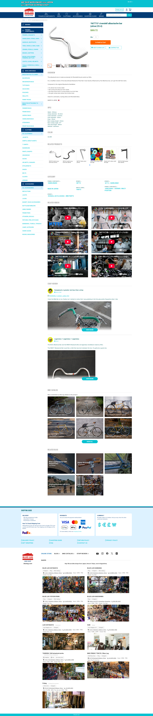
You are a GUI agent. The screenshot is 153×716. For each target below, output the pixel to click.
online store (46, 685)
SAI (53, 657)
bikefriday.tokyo (92, 655)
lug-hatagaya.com (47, 627)
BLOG (56, 553)
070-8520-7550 (113, 629)
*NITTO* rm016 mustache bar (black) (68, 162)
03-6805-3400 (113, 573)
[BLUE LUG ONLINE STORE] (29, 12)
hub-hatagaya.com (92, 627)
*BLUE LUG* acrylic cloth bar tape (96, 162)
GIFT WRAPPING (27, 543)
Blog (51, 570)
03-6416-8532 (68, 601)
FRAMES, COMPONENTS (53, 181)
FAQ (51, 543)
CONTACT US (82, 543)
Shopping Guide (77, 531)
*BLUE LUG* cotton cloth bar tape (110, 162)
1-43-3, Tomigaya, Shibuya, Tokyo (53, 601)
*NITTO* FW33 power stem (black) (123, 162)
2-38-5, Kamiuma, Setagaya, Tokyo (98, 573)
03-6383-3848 (70, 659)
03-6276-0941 (69, 688)
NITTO (78, 183)
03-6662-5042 (68, 573)
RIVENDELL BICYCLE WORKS (56, 196)
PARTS (78, 189)
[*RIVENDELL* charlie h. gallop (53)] (58, 296)
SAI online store (59, 657)
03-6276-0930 (112, 658)
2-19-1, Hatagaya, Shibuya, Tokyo (52, 629)
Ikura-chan (58, 292)
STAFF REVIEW (82, 553)
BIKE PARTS (70, 196)
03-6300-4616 (68, 629)
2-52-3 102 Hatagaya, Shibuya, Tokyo (54, 659)
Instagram (45, 570)
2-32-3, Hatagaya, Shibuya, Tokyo (53, 573)
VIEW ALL (90, 441)
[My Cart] (130, 9)
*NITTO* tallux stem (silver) (81, 162)
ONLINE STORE (46, 553)
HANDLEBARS (52, 183)
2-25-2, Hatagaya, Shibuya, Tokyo (97, 629)
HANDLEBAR (114, 183)
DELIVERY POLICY (28, 540)
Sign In (126, 10)
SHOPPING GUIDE (56, 540)
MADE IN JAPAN (53, 188)
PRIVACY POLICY (112, 540)
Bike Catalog (57, 570)
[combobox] (116, 15)
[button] (130, 2)
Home (23, 19)
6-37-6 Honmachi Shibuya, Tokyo (97, 658)
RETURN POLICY (83, 540)
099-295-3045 (117, 601)
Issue (57, 341)
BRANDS (78, 181)
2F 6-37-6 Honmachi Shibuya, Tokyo (53, 688)
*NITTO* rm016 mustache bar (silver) (54, 162)
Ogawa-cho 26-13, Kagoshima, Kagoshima (99, 601)
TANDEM (47, 657)
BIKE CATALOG (67, 553)
